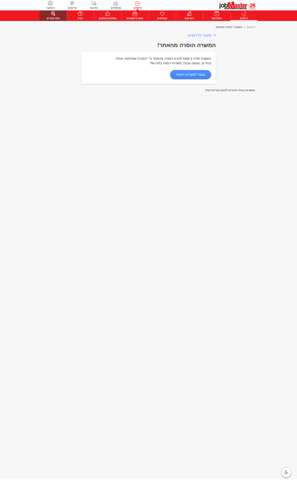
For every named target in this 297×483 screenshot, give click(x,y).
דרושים (138, 7)
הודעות (94, 7)
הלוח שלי (216, 18)
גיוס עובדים (53, 18)
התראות (189, 18)
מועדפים (162, 18)
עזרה (80, 18)
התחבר (50, 7)
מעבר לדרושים (199, 35)
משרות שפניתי (134, 18)
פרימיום (72, 7)
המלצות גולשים (107, 18)
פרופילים (116, 7)
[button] (286, 472)
